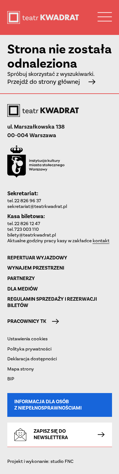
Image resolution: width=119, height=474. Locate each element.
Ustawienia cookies (27, 339)
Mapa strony (20, 369)
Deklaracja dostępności (32, 359)
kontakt (101, 241)
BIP (10, 379)
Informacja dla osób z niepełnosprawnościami (48, 404)
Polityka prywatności (29, 349)
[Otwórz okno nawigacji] (105, 17)
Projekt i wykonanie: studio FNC (40, 461)
